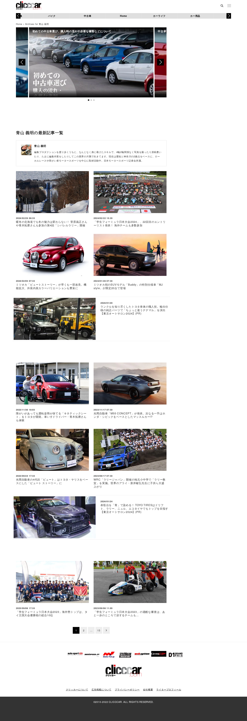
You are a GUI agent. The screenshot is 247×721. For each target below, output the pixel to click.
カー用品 (195, 15)
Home (123, 15)
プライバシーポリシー (127, 689)
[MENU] (229, 6)
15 (98, 630)
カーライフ (159, 15)
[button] (229, 15)
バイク (51, 15)
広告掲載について (101, 689)
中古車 (87, 15)
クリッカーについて (77, 689)
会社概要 (148, 689)
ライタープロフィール (168, 689)
